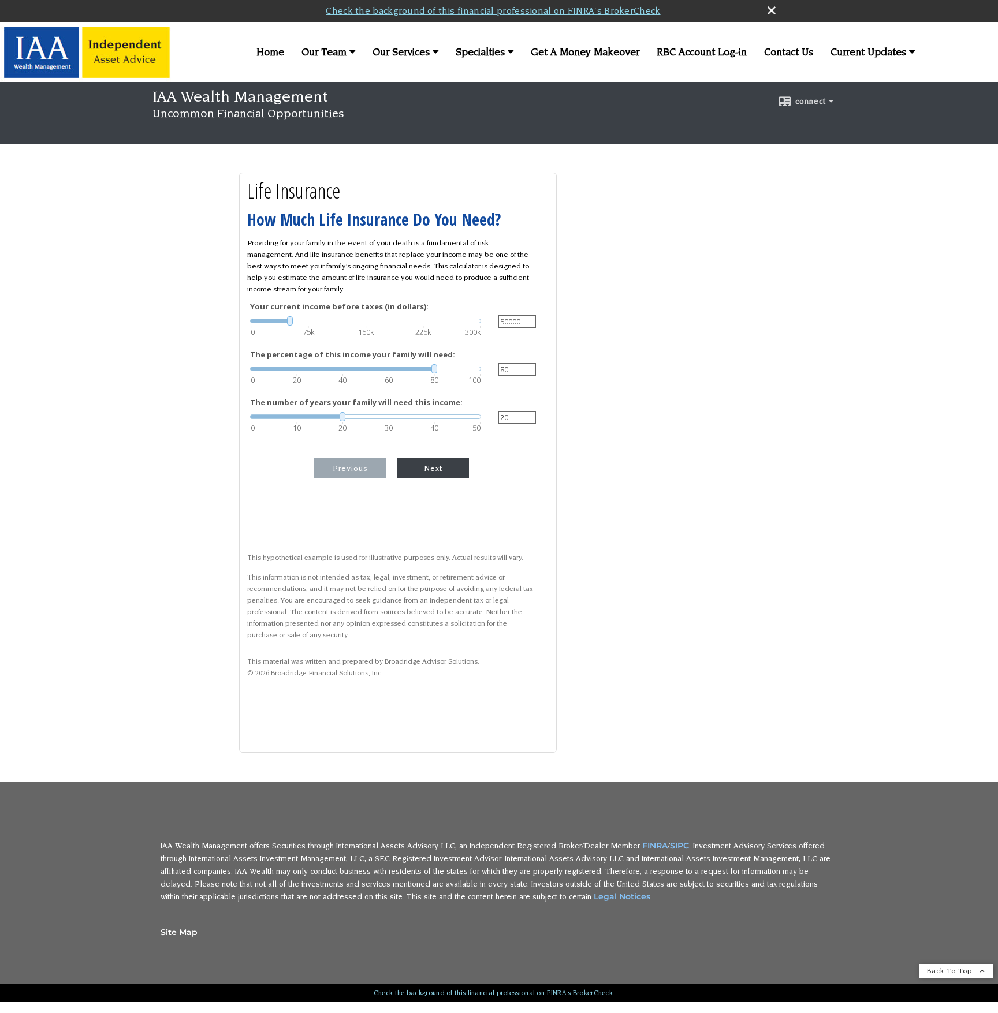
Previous (350, 468)
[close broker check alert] (771, 10)
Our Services (401, 52)
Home (270, 52)
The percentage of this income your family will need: (352, 354)
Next (433, 468)
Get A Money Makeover (585, 52)
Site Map (179, 932)
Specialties (480, 52)
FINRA (655, 845)
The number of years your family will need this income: (356, 402)
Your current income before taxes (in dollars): (339, 307)
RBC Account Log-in (702, 52)
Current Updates (868, 52)
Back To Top (950, 971)
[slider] (365, 321)
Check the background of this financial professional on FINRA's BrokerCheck (493, 10)
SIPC (679, 845)
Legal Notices (622, 896)
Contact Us (788, 52)
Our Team (324, 52)
